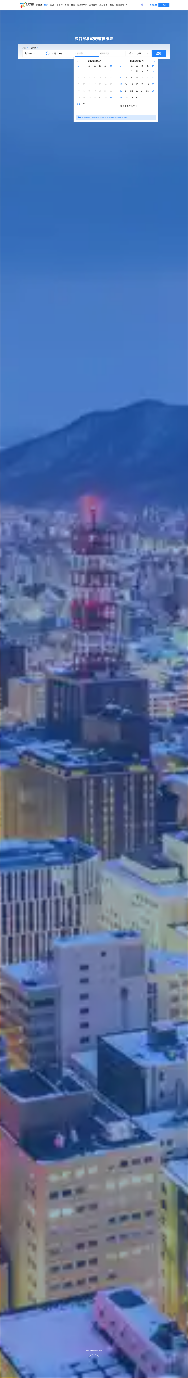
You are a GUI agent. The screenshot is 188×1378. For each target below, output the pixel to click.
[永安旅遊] (27, 5)
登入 (164, 5)
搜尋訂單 (153, 5)
